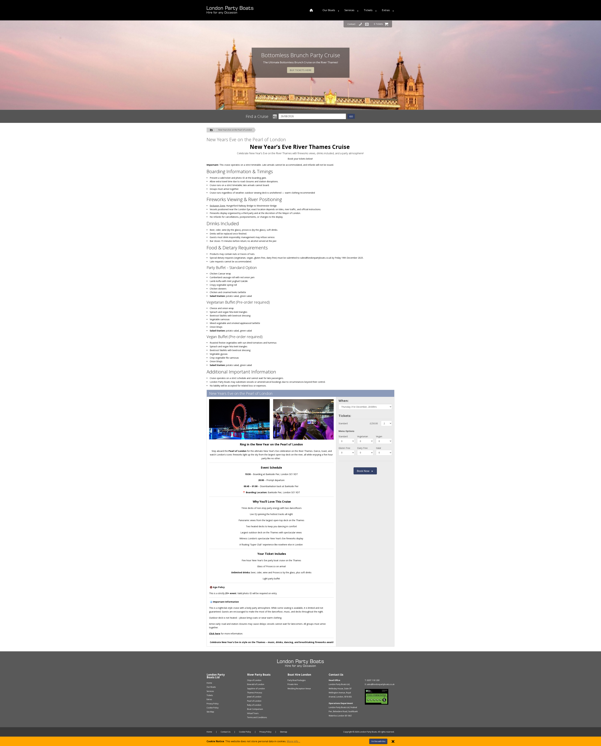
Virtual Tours (252, 713)
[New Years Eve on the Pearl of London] (230, 10)
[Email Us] (367, 24)
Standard (343, 423)
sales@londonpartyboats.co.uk (380, 684)
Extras (386, 10)
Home (209, 683)
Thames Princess (254, 692)
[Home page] (311, 10)
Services (349, 10)
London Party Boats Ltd (216, 676)
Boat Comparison (255, 709)
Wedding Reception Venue (299, 688)
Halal (378, 448)
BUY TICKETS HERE (300, 70)
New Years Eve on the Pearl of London (235, 130)
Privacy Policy (212, 703)
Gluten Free (344, 448)
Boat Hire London (299, 674)
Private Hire (293, 684)
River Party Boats (258, 674)
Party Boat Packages (297, 680)
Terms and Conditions (257, 717)
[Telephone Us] (360, 24)
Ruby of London (254, 705)
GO (351, 116)
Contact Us (336, 674)
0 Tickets (378, 23)
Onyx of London (254, 680)
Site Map (210, 711)
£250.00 (374, 423)
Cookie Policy (212, 707)
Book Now (363, 471)
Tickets (368, 10)
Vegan (379, 436)
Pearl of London (254, 701)
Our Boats (329, 10)
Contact (351, 24)
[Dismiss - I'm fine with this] (393, 741)
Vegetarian (362, 436)
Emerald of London (255, 684)
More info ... (293, 741)
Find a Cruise (257, 116)
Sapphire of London (256, 688)
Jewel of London (254, 696)
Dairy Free (362, 448)
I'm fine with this (378, 741)
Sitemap (283, 731)
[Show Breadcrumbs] (211, 130)
